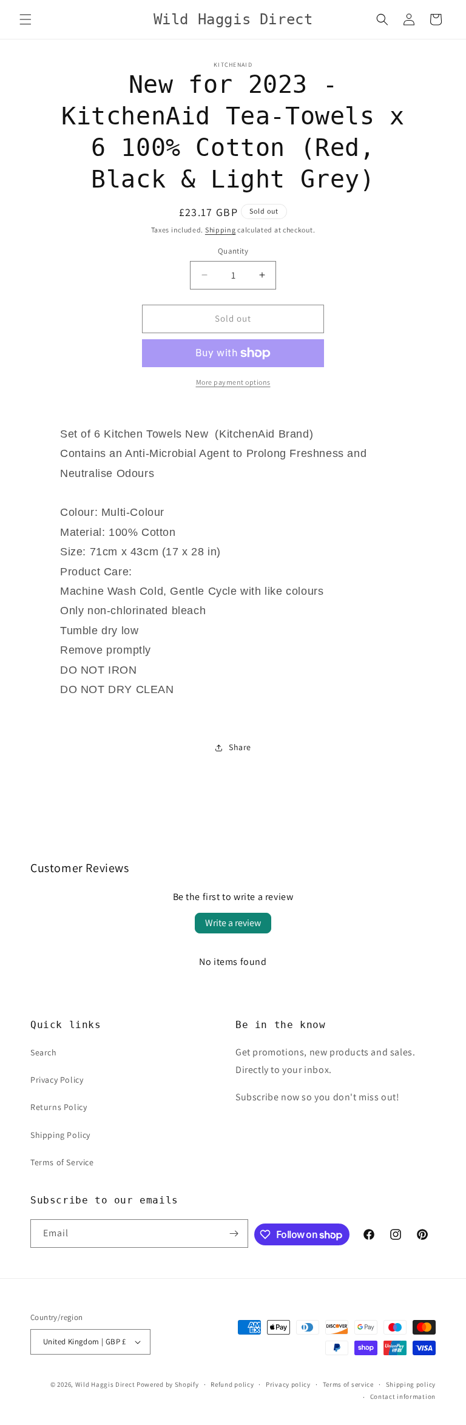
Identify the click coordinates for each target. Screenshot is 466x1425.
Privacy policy (288, 1384)
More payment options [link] (233, 382)
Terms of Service (62, 1162)
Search (43, 1052)
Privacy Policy (56, 1079)
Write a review (233, 922)
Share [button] (240, 747)
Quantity (233, 251)
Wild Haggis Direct (105, 1384)
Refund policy (232, 1384)
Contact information (403, 1396)
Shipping (220, 229)
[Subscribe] (234, 1233)
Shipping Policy (60, 1134)
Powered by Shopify (168, 1384)
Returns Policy (58, 1107)
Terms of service (348, 1384)
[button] (25, 19)
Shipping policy (411, 1384)
